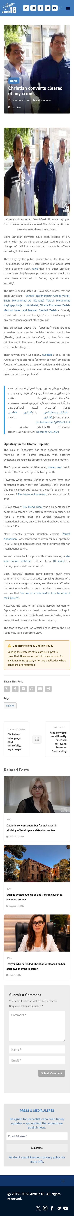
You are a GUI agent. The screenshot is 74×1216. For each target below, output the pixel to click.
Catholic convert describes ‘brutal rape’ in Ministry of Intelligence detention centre (31, 828)
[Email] (40, 689)
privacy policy (51, 1157)
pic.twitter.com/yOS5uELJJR (53, 422)
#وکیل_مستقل (58, 412)
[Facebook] (15, 689)
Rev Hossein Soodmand (32, 494)
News (14, 81)
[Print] (48, 689)
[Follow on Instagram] (33, 8)
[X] (7, 689)
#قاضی (12, 412)
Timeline (10, 705)
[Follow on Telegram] (47, 8)
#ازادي (28, 412)
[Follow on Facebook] (40, 8)
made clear (54, 467)
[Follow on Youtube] (55, 8)
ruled (35, 268)
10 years (58, 561)
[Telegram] (23, 689)
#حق (47, 412)
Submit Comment (51, 1073)
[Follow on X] (26, 8)
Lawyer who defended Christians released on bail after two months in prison (36, 966)
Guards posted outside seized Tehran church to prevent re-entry (34, 897)
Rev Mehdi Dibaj (33, 507)
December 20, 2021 (47, 432)
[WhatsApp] (32, 689)
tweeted (47, 354)
